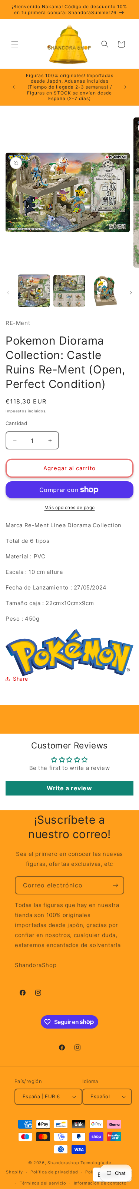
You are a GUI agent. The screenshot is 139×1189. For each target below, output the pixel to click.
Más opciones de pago (69, 507)
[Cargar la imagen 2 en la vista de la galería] (69, 290)
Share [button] (20, 678)
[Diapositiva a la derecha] (131, 293)
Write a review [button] (69, 788)
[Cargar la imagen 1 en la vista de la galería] (34, 290)
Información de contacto (100, 1183)
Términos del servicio (43, 1183)
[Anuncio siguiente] (125, 87)
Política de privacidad (54, 1172)
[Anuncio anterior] (14, 87)
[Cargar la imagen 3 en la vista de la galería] (104, 290)
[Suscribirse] (115, 885)
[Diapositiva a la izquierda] (8, 293)
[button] (15, 44)
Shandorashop (63, 1162)
